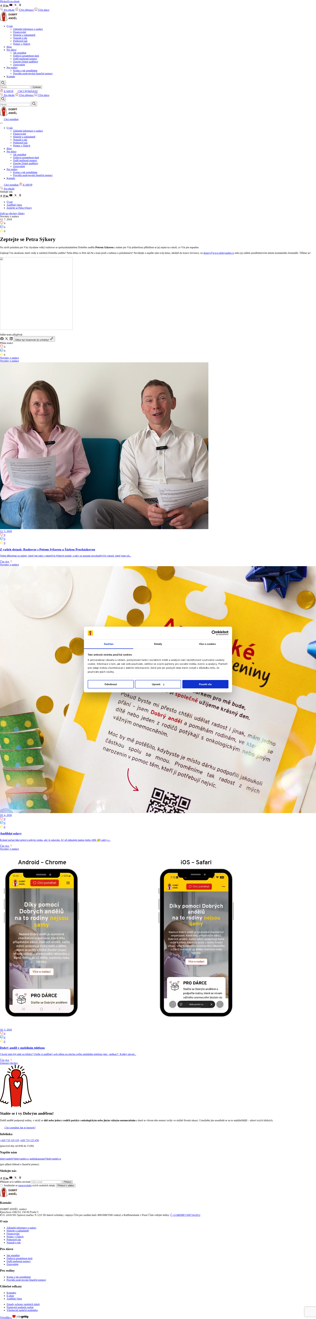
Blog (9, 46)
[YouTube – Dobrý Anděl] (11, 196)
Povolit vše (205, 684)
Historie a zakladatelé (24, 35)
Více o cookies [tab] (207, 643)
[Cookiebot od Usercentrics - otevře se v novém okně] (214, 633)
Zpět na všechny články (12, 213)
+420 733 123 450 (29, 1140)
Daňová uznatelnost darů (26, 55)
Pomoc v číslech (21, 43)
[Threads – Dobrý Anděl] (20, 196)
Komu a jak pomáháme (25, 70)
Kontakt (11, 76)
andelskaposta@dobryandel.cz (45, 1158)
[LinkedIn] (7, 6)
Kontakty (11, 1292)
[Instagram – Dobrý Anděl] (4, 196)
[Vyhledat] (34, 104)
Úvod (10, 202)
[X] (15, 6)
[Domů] (8, 20)
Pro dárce (11, 49)
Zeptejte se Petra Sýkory (19, 207)
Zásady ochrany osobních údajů (23, 1304)
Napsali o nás (20, 38)
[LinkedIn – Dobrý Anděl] (7, 196)
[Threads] (20, 6)
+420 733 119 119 (9, 1140)
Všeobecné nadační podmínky (22, 1310)
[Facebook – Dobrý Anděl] (1, 196)
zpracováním (25, 1185)
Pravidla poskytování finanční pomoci (33, 73)
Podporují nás (20, 41)
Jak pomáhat (19, 52)
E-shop (10, 1295)
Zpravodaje (19, 64)
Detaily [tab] (158, 643)
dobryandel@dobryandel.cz (14, 1158)
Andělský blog (14, 204)
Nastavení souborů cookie (20, 1307)
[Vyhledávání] (3, 83)
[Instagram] (4, 6)
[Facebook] (1, 6)
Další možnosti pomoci (25, 58)
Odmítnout (111, 684)
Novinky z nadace (9, 357)
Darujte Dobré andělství (25, 61)
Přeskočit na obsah (9, 1)
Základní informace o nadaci (28, 29)
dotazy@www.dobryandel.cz (218, 253)
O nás (10, 26)
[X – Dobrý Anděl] (15, 196)
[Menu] (1, 123)
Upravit (156, 684)
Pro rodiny (12, 67)
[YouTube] (11, 6)
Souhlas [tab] (108, 643)
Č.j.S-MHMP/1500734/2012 (185, 1215)
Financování (19, 32)
